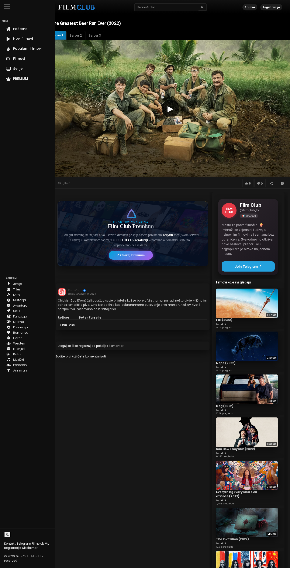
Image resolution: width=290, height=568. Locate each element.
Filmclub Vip (40, 543)
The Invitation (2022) (232, 539)
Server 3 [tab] (95, 35)
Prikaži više (67, 325)
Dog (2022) (225, 406)
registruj (85, 346)
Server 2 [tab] (76, 35)
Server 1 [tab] (57, 35)
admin (223, 324)
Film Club (75, 290)
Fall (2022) (224, 320)
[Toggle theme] (7, 534)
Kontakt (10, 543)
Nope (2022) (225, 363)
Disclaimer (30, 548)
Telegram (24, 543)
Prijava (250, 7)
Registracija (12, 548)
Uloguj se (64, 346)
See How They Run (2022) (235, 449)
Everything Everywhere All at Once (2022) (236, 494)
